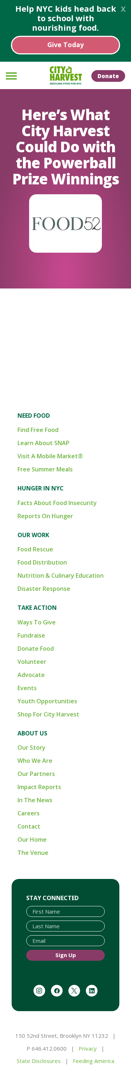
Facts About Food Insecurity (57, 503)
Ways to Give (36, 622)
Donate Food (35, 649)
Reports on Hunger (45, 516)
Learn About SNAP (43, 443)
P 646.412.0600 (47, 1048)
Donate (108, 76)
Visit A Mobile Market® (50, 456)
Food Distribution (42, 562)
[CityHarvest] (65, 75)
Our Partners (36, 774)
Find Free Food (38, 430)
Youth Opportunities (47, 701)
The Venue (32, 853)
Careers (28, 813)
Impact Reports (39, 787)
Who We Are (34, 761)
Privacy (88, 1048)
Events (27, 688)
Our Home (32, 839)
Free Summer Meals (45, 469)
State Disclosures (39, 1060)
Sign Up (65, 955)
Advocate (31, 675)
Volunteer (31, 662)
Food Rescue (35, 549)
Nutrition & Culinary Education (60, 575)
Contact (28, 826)
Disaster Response (43, 589)
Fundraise (31, 635)
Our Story (31, 747)
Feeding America (93, 1060)
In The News (34, 800)
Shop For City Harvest (48, 714)
